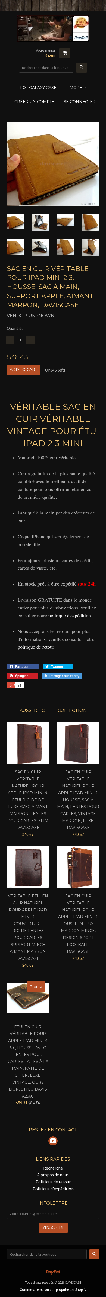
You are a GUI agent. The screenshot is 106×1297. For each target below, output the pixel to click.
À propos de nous (53, 1174)
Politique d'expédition (53, 1188)
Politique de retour (53, 1181)
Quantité (15, 328)
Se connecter (80, 101)
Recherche (53, 1168)
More (76, 87)
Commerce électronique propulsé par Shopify (53, 1289)
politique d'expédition (69, 615)
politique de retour (36, 646)
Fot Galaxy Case (39, 87)
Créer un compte (34, 101)
